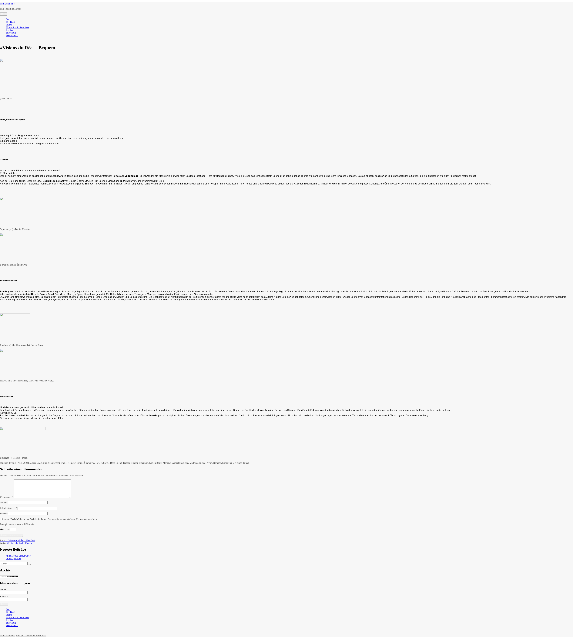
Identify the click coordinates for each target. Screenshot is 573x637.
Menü (3, 14)
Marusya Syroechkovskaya (175, 463)
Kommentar (6, 497)
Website (3, 513)
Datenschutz (12, 35)
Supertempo (228, 463)
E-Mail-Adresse (8, 508)
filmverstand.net (7, 3)
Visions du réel (242, 463)
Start (8, 19)
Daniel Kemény (68, 463)
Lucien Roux (155, 463)
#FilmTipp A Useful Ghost (18, 555)
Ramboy (217, 463)
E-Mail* (4, 596)
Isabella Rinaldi (130, 463)
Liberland (143, 463)
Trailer (9, 24)
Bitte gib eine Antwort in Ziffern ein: (17, 524)
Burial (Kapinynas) (51, 463)
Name (3, 502)
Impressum (11, 32)
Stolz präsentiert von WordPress (31, 635)
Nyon (209, 463)
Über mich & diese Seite (17, 27)
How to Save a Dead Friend (109, 463)
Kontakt (10, 30)
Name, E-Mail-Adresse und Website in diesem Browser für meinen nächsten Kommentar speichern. (50, 519)
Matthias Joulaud (197, 463)
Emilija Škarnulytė (85, 463)
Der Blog (10, 22)
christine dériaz (7, 463)
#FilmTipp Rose (13, 558)
